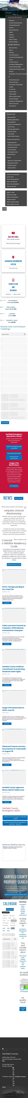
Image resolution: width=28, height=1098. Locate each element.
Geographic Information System (18, 74)
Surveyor (11, 34)
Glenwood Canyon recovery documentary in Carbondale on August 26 (14, 748)
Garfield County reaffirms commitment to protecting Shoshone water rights (13, 669)
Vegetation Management (16, 101)
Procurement (12, 91)
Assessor (11, 20)
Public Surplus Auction (23, 909)
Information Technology (15, 84)
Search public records (13, 204)
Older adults (10, 171)
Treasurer (11, 37)
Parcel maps (10, 127)
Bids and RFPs (11, 117)
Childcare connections (13, 145)
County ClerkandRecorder (13, 287)
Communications (14, 55)
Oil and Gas (12, 89)
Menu (4, 9)
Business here (11, 114)
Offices (8, 13)
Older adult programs (13, 179)
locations (18, 1076)
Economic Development (14, 124)
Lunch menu (10, 177)
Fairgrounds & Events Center (17, 69)
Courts (11, 59)
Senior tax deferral (12, 181)
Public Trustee (13, 39)
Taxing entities (11, 167)
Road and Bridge (13, 99)
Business (8, 111)
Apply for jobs (11, 192)
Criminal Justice (13, 62)
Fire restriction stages (23, 966)
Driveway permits (12, 147)
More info (7, 602)
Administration (13, 48)
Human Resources (14, 80)
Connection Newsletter (13, 174)
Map (3, 1061)
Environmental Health (15, 67)
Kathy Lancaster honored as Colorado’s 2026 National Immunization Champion (14, 628)
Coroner (11, 27)
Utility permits (11, 154)
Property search (11, 131)
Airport (11, 50)
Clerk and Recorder (14, 25)
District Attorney (13, 30)
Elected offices (14, 17)
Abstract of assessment (14, 160)
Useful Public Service (13, 136)
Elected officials (13, 42)
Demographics (11, 122)
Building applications (13, 119)
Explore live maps (11, 194)
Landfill (11, 87)
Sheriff (11, 32)
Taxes (8, 157)
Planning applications (13, 129)
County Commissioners (15, 23)
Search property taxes (13, 202)
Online (7, 189)
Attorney (11, 52)
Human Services (13, 82)
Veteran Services (13, 103)
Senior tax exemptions (13, 184)
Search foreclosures (12, 197)
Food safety (10, 134)
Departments (13, 45)
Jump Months (6, 912)
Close (4, 209)
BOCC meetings (13, 237)
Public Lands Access (15, 96)
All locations (12, 106)
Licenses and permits (13, 139)
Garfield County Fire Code (22, 961)
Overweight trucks (12, 152)
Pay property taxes (12, 163)
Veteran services (11, 186)
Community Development (16, 57)
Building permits (12, 142)
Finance (11, 71)
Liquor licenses (11, 149)
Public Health (12, 94)
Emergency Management (16, 64)
